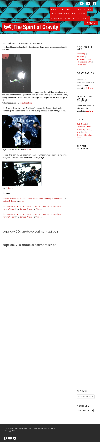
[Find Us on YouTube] (88, 3)
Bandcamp (81, 53)
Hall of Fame (85, 9)
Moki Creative (50, 428)
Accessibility (78, 14)
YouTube (90, 59)
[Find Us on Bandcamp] (82, 3)
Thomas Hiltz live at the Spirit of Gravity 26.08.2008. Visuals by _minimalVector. (33, 198)
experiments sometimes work (23, 43)
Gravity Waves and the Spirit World (70, 18)
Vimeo (21, 201)
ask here (27, 150)
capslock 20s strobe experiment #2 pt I (29, 245)
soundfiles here (26, 103)
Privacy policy (10, 431)
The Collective (68, 9)
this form (89, 111)
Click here (89, 88)
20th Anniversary (60, 14)
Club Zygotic (82, 124)
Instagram (81, 59)
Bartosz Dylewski (9, 201)
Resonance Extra (85, 62)
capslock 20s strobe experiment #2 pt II (30, 232)
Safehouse (81, 126)
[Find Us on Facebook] (94, 3)
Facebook (81, 56)
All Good (9, 188)
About (54, 9)
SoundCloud (81, 64)
